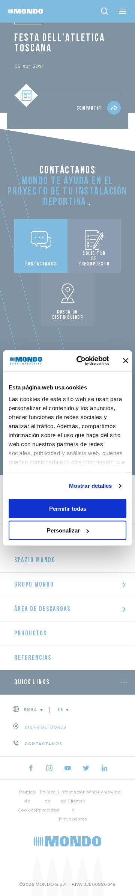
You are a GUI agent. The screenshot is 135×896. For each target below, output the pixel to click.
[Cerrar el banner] (125, 360)
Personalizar (63, 530)
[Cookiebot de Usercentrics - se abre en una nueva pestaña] (80, 361)
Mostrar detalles (90, 486)
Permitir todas (67, 508)
